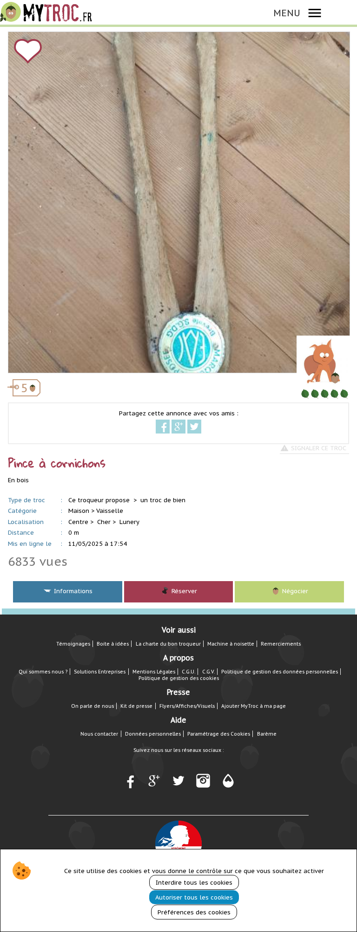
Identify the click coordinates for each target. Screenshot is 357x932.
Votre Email (34, 175)
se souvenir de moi (186, 215)
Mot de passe (38, 195)
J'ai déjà (90, 82)
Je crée (261, 82)
